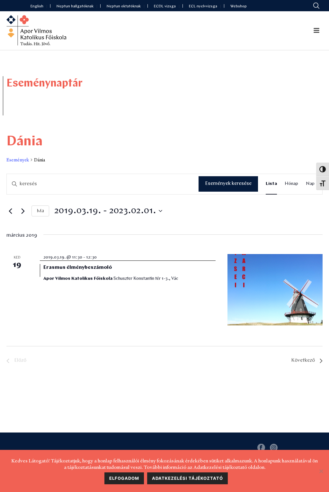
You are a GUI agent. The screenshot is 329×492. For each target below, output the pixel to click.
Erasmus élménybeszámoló (77, 267)
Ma (40, 211)
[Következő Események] (23, 211)
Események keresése (228, 183)
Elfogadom (124, 478)
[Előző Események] (10, 211)
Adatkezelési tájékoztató (187, 478)
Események (17, 159)
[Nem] (321, 471)
